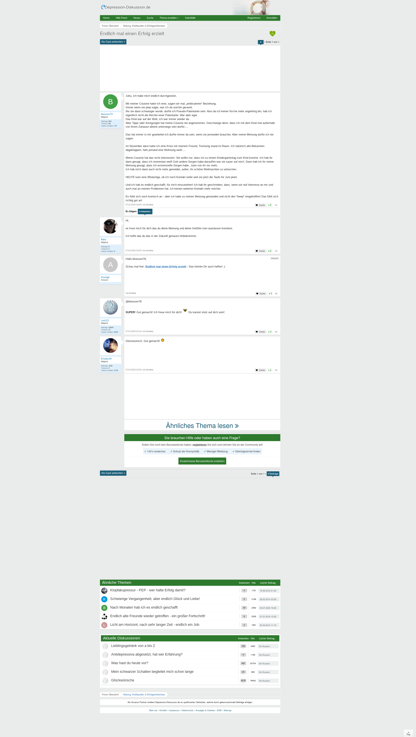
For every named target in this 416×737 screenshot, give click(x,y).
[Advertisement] (190, 68)
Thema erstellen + (169, 17)
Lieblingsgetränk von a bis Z (133, 646)
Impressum (174, 710)
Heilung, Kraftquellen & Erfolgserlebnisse (144, 694)
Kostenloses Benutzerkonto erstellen (202, 461)
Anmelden (271, 17)
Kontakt (163, 710)
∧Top (408, 733)
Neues (136, 17)
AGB (219, 710)
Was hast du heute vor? (129, 663)
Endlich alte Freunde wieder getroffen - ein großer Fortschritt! (157, 616)
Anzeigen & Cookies (205, 710)
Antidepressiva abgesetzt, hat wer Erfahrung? (146, 654)
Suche (150, 17)
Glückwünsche (122, 680)
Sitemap (227, 710)
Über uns (153, 710)
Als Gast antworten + (113, 41)
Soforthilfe (190, 17)
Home (106, 17)
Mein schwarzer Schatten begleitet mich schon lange (152, 672)
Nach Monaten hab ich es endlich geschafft (144, 607)
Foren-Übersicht (110, 694)
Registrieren (253, 17)
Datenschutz (188, 710)
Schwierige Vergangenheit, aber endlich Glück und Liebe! (155, 599)
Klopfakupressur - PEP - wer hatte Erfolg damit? (147, 590)
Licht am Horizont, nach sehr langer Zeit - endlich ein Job (154, 625)
